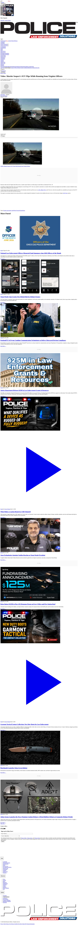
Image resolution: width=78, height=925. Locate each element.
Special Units (3, 55)
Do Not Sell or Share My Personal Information (26, 923)
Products (24, 66)
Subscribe (2, 20)
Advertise (2, 67)
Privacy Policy (3, 923)
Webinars (17, 1)
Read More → (3, 258)
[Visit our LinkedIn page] (3, 828)
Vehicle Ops (2, 62)
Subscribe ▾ (3, 3)
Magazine (10, 66)
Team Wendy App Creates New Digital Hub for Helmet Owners (20, 297)
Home (1, 73)
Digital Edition (8, 20)
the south (11, 210)
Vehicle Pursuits (16, 210)
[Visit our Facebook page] (1, 828)
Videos (14, 1)
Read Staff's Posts (3, 95)
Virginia (21, 210)
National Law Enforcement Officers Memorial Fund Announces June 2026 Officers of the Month (30, 253)
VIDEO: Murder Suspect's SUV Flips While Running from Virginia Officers (15, 166)
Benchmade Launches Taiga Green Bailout (13, 768)
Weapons (2, 64)
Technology (2, 57)
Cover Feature (5, 1)
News (9, 1)
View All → (2, 823)
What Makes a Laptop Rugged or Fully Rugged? (15, 511)
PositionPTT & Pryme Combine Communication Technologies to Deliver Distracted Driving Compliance (33, 340)
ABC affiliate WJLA (42, 189)
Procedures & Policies (4, 53)
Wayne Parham (7, 509)
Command (2, 41)
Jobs (33, 66)
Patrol (1, 48)
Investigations (3, 46)
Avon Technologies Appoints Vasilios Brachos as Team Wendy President (22, 555)
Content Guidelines (24, 67)
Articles (11, 1)
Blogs (7, 66)
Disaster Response (4, 44)
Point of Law (3, 51)
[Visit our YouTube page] (4, 828)
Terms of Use (8, 923)
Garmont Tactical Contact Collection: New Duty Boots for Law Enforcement (24, 724)
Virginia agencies (6, 210)
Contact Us (13, 67)
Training (2, 60)
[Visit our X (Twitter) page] (2, 828)
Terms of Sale (14, 923)
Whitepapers (14, 66)
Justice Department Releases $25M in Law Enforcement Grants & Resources (24, 390)
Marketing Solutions (32, 67)
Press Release (17, 67)
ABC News (65, 193)
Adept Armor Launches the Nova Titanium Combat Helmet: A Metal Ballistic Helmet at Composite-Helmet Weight (36, 817)
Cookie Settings (7, 67)
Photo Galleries (29, 66)
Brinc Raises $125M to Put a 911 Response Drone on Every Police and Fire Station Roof (27, 604)
